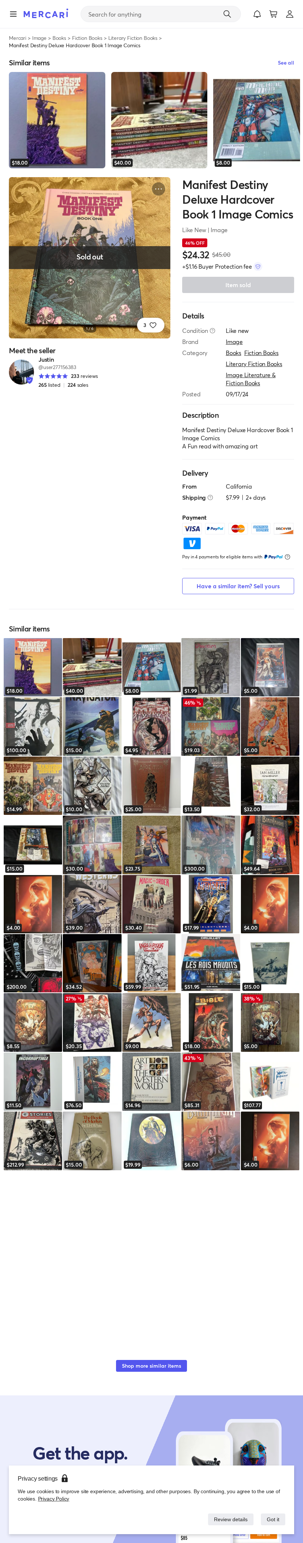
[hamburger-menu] (13, 14)
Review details (228, 1519)
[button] (257, 14)
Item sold (238, 285)
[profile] (289, 14)
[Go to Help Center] (212, 331)
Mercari (17, 37)
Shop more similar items (151, 1365)
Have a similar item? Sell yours (238, 586)
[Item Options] (158, 189)
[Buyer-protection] (258, 266)
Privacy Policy (53, 1498)
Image (39, 37)
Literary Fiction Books (132, 37)
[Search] (227, 14)
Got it (272, 1519)
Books (59, 37)
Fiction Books (87, 37)
